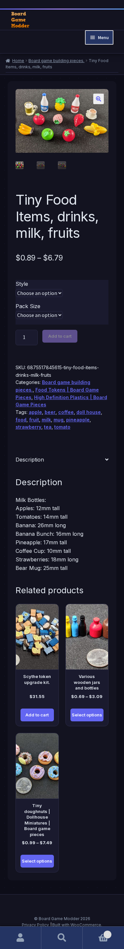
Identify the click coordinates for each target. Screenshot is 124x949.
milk (46, 419)
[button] (98, 99)
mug (58, 419)
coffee (66, 412)
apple (35, 412)
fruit (34, 419)
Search (62, 938)
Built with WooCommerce (76, 924)
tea (48, 427)
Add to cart (59, 336)
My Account (20, 938)
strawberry (28, 427)
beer (50, 412)
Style (22, 284)
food (21, 419)
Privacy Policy (35, 924)
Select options (87, 714)
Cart (96, 932)
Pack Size (28, 306)
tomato (62, 427)
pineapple (78, 419)
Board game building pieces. (56, 60)
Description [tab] (30, 459)
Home (18, 60)
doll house (88, 412)
